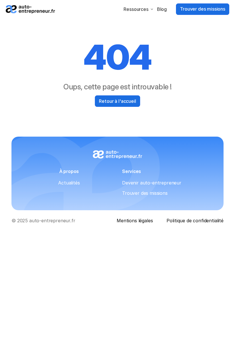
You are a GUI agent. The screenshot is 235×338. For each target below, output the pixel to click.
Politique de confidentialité (195, 220)
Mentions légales (135, 220)
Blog (162, 9)
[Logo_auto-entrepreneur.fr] (30, 9)
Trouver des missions (145, 193)
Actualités (69, 183)
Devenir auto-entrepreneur (151, 183)
